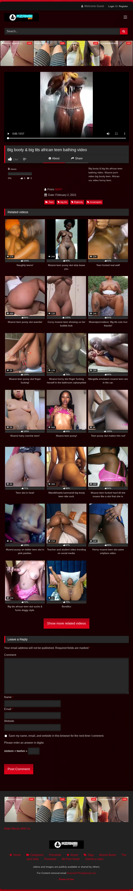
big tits (63, 202)
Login (111, 6)
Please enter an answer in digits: (24, 742)
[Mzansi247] (66, 18)
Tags (91, 854)
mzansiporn (95, 202)
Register (123, 6)
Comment (10, 654)
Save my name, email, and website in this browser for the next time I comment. (56, 735)
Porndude (55, 854)
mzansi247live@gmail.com (81, 873)
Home (17, 854)
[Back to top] (122, 880)
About (55, 158)
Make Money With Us (17, 828)
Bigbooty (78, 202)
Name (8, 697)
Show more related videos (66, 623)
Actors (74, 854)
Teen (51, 202)
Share (78, 158)
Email (8, 709)
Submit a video (94, 859)
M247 (58, 189)
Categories (36, 854)
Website (9, 721)
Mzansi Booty (107, 854)
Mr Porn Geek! (71, 859)
